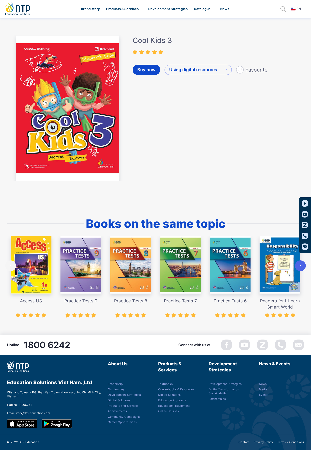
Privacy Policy (263, 442)
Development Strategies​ (168, 9)
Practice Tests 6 (230, 300)
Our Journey (116, 389)
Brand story (90, 9)
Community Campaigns (124, 416)
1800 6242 (47, 345)
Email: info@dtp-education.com (28, 413)
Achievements (117, 411)
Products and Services (123, 405)
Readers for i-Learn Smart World (280, 304)
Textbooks (165, 384)
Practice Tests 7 (180, 300)
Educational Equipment (174, 405)
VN (299, 19)
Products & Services (122, 9)
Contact (243, 442)
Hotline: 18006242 (19, 405)
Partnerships (217, 399)
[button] (10, 265)
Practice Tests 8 (130, 300)
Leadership (115, 384)
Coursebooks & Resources (176, 389)
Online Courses (168, 411)
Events (263, 394)
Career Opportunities (122, 422)
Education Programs (172, 400)
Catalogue (202, 9)
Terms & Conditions (290, 442)
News (224, 9)
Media (263, 389)
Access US (31, 300)
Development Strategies (124, 394)
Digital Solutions (119, 400)
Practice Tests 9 (80, 300)
